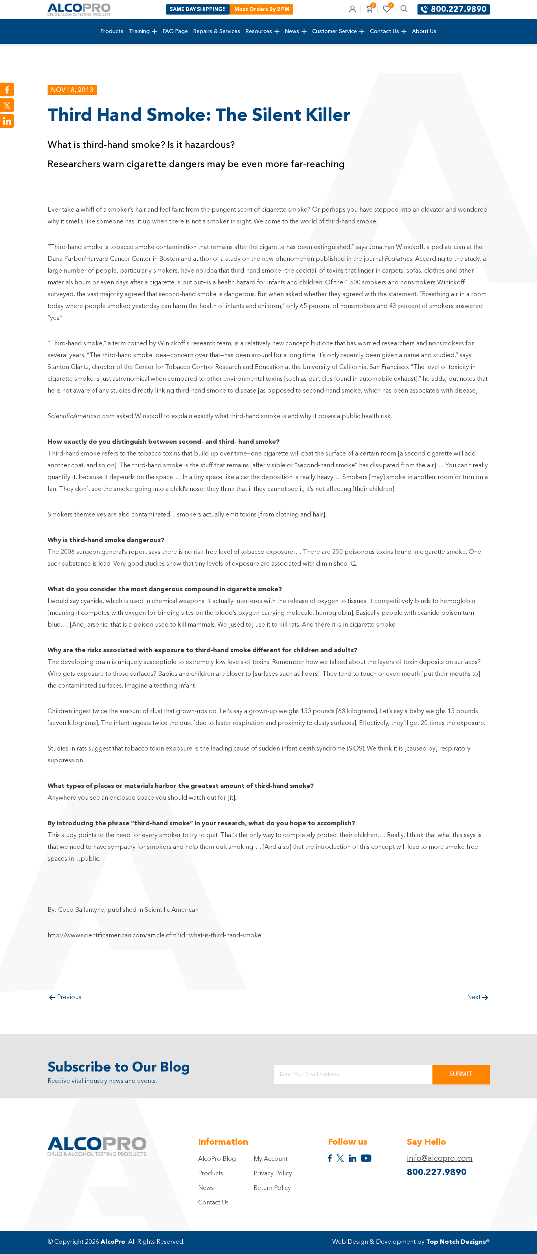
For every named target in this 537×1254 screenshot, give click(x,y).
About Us (424, 31)
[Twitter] (7, 105)
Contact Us (384, 31)
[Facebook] (7, 89)
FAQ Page (175, 31)
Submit (461, 1074)
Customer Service (334, 31)
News (292, 31)
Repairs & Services (216, 31)
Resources (259, 31)
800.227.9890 (459, 10)
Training (139, 31)
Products (112, 31)
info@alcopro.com (440, 1159)
